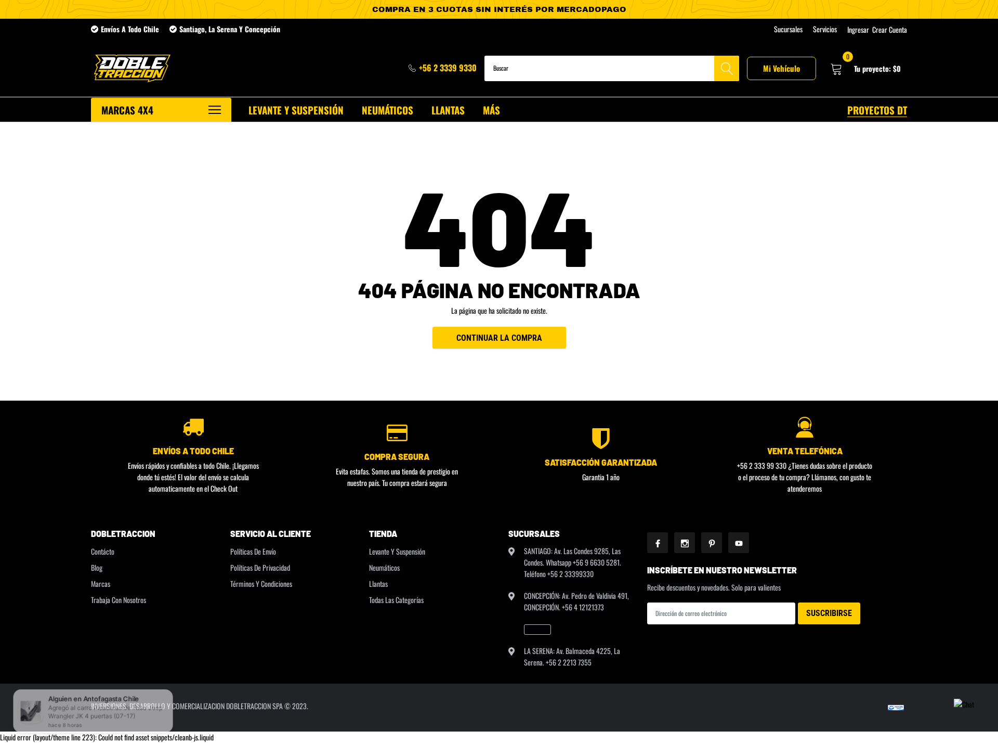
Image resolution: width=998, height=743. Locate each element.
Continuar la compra (499, 338)
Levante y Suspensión (397, 551)
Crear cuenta (889, 29)
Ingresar (858, 29)
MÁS (491, 110)
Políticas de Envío (253, 551)
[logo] (131, 68)
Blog (96, 567)
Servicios (825, 29)
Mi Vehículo (781, 68)
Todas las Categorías (396, 599)
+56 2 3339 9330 (448, 67)
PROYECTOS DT (877, 110)
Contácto (102, 551)
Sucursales (788, 29)
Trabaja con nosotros (118, 599)
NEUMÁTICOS (387, 110)
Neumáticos (384, 567)
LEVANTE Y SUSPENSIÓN (296, 110)
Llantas (378, 583)
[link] (537, 629)
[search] (726, 68)
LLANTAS (448, 110)
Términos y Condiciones (261, 583)
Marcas (100, 583)
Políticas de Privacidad (260, 567)
